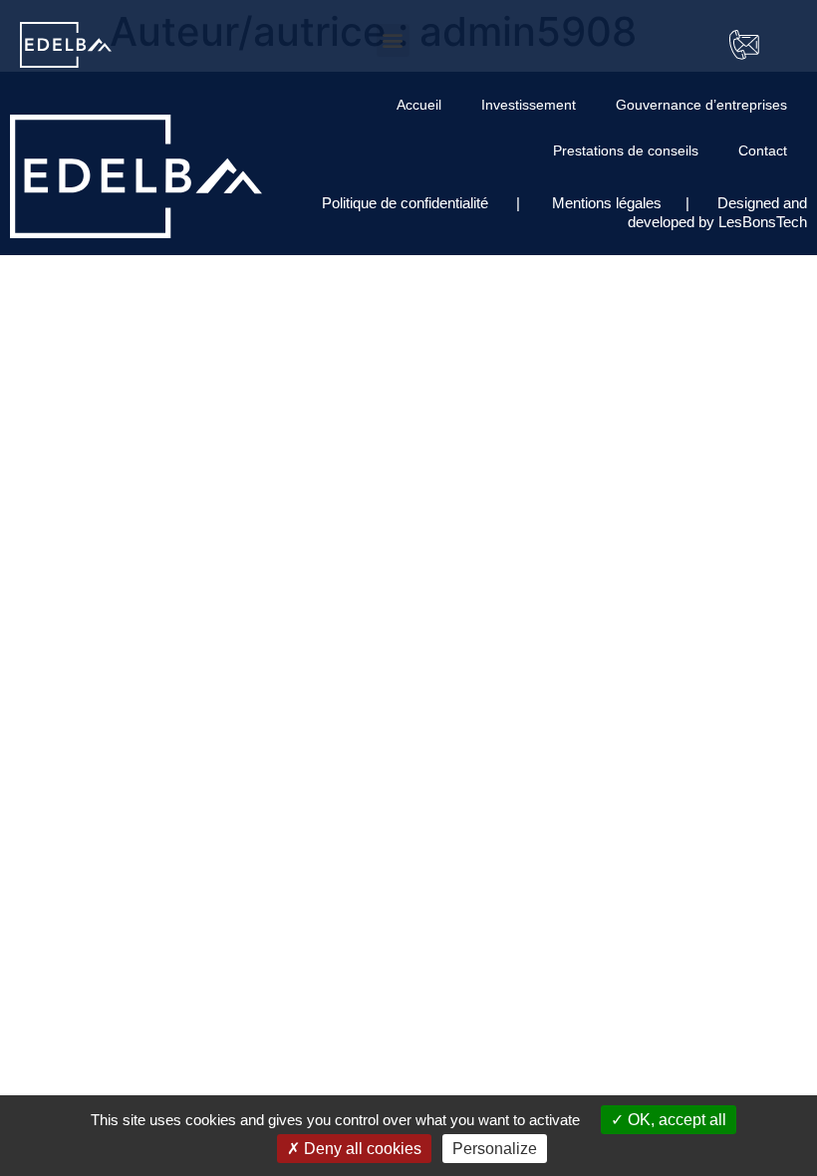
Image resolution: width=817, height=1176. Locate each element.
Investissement (528, 105)
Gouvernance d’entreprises (701, 105)
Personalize (494, 1148)
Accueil (419, 105)
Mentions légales (605, 202)
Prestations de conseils (625, 150)
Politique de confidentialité (407, 202)
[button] (393, 40)
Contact (762, 150)
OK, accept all (675, 1119)
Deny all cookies (360, 1148)
